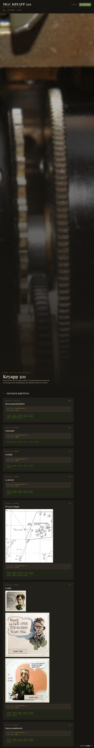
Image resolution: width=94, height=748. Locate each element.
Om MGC (19, 10)
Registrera (86, 4)
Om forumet (11, 10)
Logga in (74, 4)
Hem (4, 10)
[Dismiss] (92, 746)
